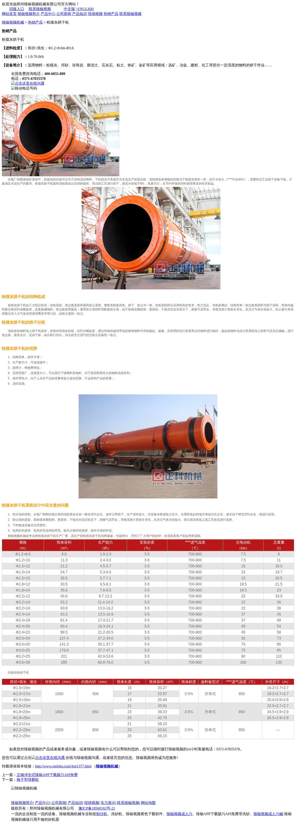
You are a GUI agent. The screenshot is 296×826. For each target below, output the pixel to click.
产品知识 (79, 14)
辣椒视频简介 (29, 14)
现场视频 (95, 14)
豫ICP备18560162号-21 (97, 808)
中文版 (69, 9)
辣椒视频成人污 (179, 814)
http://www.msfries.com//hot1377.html (63, 766)
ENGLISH (85, 9)
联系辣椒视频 (40, 9)
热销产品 (111, 14)
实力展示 (108, 803)
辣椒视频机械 (13, 22)
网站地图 (148, 803)
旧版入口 (16, 9)
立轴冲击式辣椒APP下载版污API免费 (47, 775)
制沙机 (101, 814)
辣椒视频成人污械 (268, 814)
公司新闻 (63, 14)
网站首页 (9, 14)
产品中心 (48, 14)
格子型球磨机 (28, 780)
